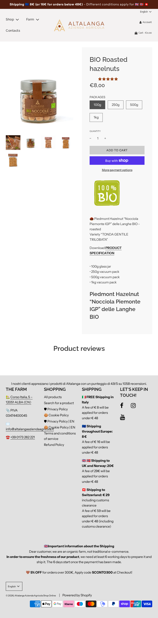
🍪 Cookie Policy (56, 415)
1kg (96, 117)
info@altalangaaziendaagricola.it (30, 429)
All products (53, 397)
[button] (108, 79)
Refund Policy (54, 445)
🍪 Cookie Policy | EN (59, 427)
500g (134, 105)
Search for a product (59, 403)
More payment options (117, 170)
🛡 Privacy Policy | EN (59, 421)
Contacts (13, 30)
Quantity (95, 131)
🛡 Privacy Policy (56, 409)
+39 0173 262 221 (22, 437)
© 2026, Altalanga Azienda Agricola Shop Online (31, 595)
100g (97, 105)
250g (115, 105)
